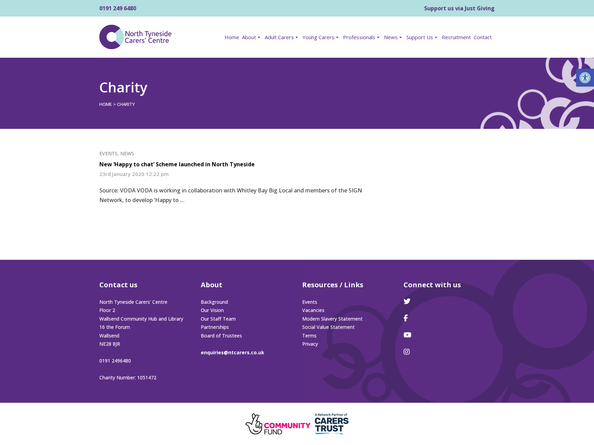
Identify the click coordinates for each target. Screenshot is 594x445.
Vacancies (313, 310)
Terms (309, 335)
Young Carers (318, 37)
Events (108, 153)
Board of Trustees (221, 335)
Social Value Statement (328, 327)
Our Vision (212, 310)
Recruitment (456, 37)
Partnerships (215, 327)
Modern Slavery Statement (332, 318)
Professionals (359, 37)
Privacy (310, 344)
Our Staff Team (218, 318)
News (391, 37)
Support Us (419, 37)
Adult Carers (279, 37)
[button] (585, 78)
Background (214, 302)
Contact (483, 37)
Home (231, 37)
